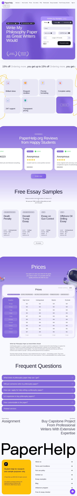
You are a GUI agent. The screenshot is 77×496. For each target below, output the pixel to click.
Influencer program (41, 488)
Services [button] (17, 2)
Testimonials (46, 2)
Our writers (35, 2)
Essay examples (54, 2)
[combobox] (57, 28)
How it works (25, 2)
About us (38, 462)
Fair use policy (40, 470)
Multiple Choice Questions (41, 294)
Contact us (39, 475)
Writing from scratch (13, 294)
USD (70, 287)
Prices (30, 2)
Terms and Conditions (42, 466)
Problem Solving (54, 294)
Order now (6, 5)
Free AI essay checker (64, 2)
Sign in (73, 2)
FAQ (41, 2)
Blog (36, 483)
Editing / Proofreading (27, 294)
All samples (38, 243)
